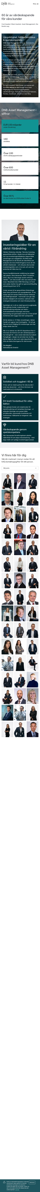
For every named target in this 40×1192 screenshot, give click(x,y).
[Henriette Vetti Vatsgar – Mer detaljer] (20, 498)
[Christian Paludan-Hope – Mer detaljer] (20, 729)
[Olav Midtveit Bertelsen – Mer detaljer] (7, 481)
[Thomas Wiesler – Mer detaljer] (32, 729)
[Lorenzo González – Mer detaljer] (7, 597)
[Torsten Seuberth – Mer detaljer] (20, 547)
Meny (34, 4)
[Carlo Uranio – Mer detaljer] (7, 514)
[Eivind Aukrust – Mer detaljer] (32, 630)
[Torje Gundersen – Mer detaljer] (7, 498)
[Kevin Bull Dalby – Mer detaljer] (7, 630)
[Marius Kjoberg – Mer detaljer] (7, 580)
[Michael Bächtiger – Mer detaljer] (20, 481)
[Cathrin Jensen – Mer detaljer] (7, 646)
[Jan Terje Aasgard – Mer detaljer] (32, 547)
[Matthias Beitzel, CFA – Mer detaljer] (20, 696)
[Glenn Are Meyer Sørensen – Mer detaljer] (20, 630)
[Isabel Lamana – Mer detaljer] (20, 646)
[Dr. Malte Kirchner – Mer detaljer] (20, 580)
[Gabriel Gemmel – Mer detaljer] (20, 531)
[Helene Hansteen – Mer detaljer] (7, 729)
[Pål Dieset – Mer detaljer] (7, 564)
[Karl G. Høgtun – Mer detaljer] (32, 580)
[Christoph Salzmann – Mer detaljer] (32, 597)
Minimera (32, 1182)
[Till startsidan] (8, 4)
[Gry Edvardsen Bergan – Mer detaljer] (32, 713)
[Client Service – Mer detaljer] (7, 663)
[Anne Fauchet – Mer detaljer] (32, 696)
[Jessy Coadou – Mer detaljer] (32, 531)
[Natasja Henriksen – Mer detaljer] (20, 564)
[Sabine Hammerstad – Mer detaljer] (7, 696)
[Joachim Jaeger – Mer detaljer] (32, 663)
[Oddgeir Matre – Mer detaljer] (7, 547)
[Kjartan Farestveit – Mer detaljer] (20, 680)
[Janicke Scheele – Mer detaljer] (20, 663)
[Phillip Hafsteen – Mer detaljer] (7, 680)
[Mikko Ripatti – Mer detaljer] (20, 613)
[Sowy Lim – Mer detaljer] (32, 498)
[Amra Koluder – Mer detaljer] (7, 613)
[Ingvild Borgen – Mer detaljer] (20, 514)
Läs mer (17, 1189)
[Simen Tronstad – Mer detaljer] (32, 514)
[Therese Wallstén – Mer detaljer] (32, 680)
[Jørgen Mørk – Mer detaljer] (32, 564)
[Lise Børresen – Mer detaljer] (7, 531)
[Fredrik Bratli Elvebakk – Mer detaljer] (32, 481)
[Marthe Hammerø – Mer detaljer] (32, 613)
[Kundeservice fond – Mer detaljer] (20, 713)
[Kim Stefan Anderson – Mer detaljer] (7, 713)
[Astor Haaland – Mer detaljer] (20, 597)
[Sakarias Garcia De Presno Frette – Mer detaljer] (32, 646)
